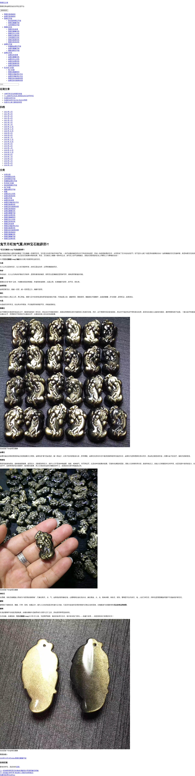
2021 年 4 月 (8, 118)
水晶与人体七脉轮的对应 (13, 102)
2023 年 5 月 (8, 112)
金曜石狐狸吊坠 (14, 63)
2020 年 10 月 (8, 131)
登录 (18, 767)
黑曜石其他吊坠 (14, 42)
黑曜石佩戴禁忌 (14, 72)
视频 (5, 191)
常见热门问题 (9, 67)
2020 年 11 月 (8, 129)
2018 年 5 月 (8, 161)
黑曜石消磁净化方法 (15, 74)
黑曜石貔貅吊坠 (14, 31)
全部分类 (7, 174)
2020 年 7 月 (8, 137)
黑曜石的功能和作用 (15, 78)
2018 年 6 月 (8, 159)
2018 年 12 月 (8, 150)
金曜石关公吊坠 (14, 59)
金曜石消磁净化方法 (15, 76)
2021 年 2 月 (8, 122)
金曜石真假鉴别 (9, 16)
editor (13, 758)
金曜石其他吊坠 (14, 65)
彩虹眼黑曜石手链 (14, 20)
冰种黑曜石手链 (14, 25)
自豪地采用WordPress (7, 775)
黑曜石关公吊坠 (14, 33)
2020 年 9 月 (8, 133)
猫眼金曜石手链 (14, 50)
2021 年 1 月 (8, 124)
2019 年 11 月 (8, 139)
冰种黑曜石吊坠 (14, 38)
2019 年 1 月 (8, 148)
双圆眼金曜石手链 (14, 46)
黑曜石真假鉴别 (9, 14)
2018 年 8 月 (8, 154)
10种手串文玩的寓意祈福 (13, 94)
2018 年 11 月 (8, 152)
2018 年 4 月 (8, 163)
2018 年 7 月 (8, 156)
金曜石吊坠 (8, 53)
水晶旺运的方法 (9, 98)
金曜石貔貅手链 (14, 48)
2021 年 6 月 (8, 114)
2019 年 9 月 (8, 144)
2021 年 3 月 (8, 120)
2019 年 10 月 (8, 141)
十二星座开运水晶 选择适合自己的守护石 (19, 96)
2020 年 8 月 (8, 135)
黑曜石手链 (8, 18)
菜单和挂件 (4, 10)
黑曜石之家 (4, 2)
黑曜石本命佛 (13, 29)
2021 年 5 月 (8, 116)
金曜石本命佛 (13, 55)
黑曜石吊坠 (8, 27)
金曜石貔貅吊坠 (14, 57)
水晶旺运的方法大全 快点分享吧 (15, 100)
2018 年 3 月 (8, 165)
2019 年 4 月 (8, 146)
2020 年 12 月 (8, 127)
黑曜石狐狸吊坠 (14, 40)
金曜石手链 (8, 44)
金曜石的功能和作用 (15, 80)
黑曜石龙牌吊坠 (14, 35)
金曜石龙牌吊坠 (14, 61)
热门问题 (11, 70)
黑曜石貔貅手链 (14, 23)
